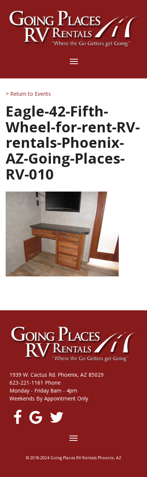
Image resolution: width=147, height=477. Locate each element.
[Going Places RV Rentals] (73, 28)
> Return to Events (28, 93)
